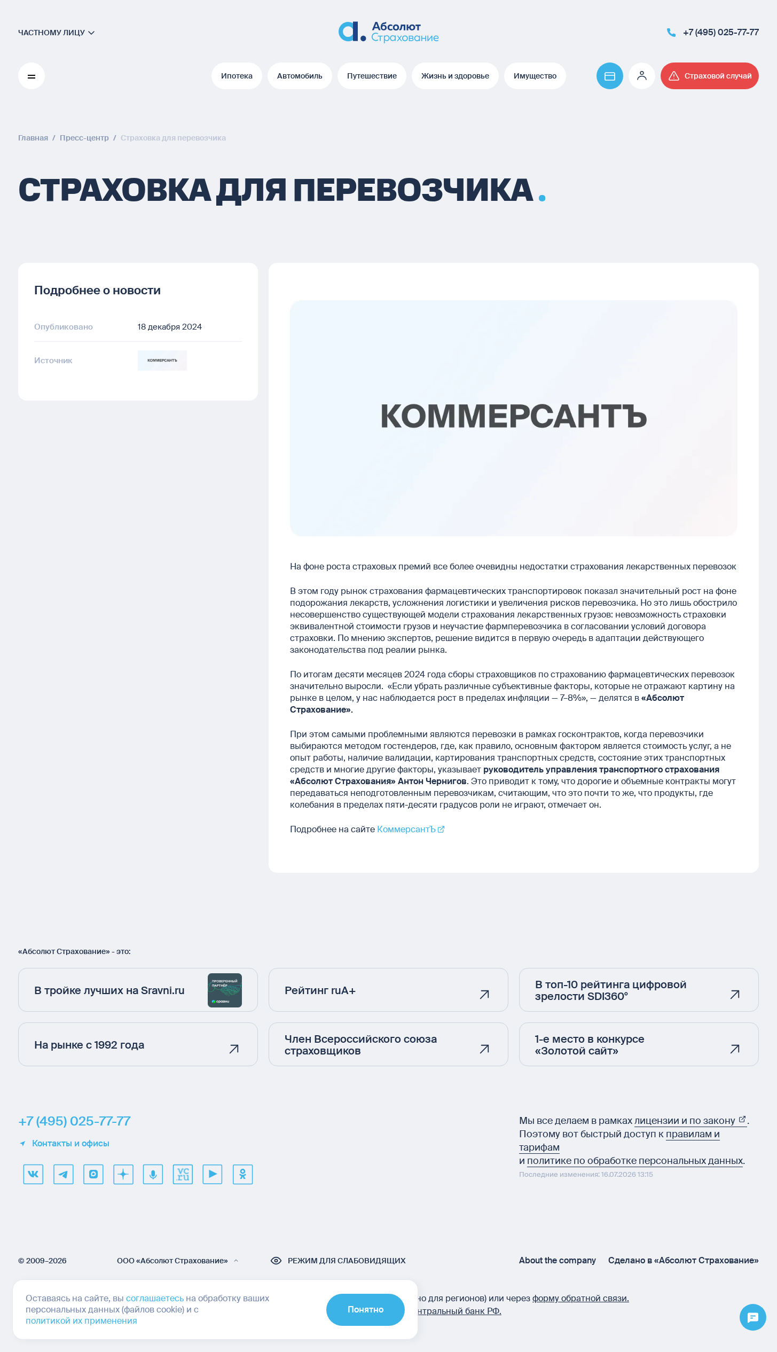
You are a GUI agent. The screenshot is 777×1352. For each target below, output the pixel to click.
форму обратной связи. (580, 1298)
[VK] (33, 1174)
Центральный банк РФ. (453, 1311)
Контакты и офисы (70, 1143)
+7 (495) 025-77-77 (74, 1121)
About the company (557, 1260)
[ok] (242, 1174)
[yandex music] (153, 1174)
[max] (93, 1174)
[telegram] (63, 1174)
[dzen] (123, 1174)
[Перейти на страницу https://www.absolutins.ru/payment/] (610, 75)
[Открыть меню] (753, 1317)
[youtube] (212, 1174)
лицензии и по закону (685, 1120)
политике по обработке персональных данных (635, 1160)
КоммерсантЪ (406, 829)
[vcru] (183, 1174)
